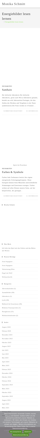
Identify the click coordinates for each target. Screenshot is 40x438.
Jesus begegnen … (8, 261)
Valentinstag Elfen (8, 269)
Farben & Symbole (12, 172)
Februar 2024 (6, 381)
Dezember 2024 (7, 373)
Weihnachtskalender (9, 315)
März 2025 (5, 365)
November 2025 (7, 338)
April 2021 (5, 404)
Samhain (7, 89)
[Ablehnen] (37, 424)
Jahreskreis (5, 296)
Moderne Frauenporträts (10, 308)
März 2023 (5, 388)
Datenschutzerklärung (20, 435)
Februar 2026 (6, 331)
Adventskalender (7, 288)
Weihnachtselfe (7, 277)
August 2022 (6, 400)
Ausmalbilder (6, 292)
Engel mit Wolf (7, 273)
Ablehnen (27, 432)
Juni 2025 (5, 354)
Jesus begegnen (7, 265)
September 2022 (7, 396)
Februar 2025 (6, 369)
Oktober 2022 (6, 392)
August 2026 (6, 327)
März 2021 (5, 408)
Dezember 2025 (7, 335)
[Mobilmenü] (37, 4)
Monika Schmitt (13, 4)
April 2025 (5, 362)
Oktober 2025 (6, 342)
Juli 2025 (5, 350)
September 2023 (7, 385)
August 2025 (6, 346)
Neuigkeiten (7, 86)
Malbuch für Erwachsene (10, 304)
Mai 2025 (5, 358)
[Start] (2, 22)
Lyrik (4, 300)
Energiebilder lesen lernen (14, 22)
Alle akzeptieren (15, 432)
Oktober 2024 (6, 377)
